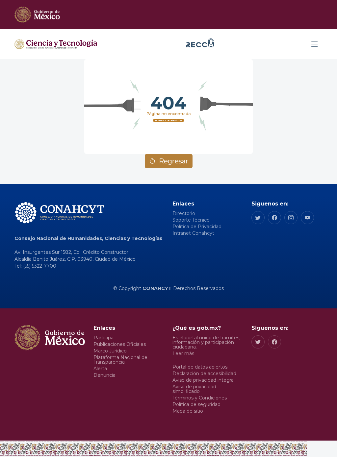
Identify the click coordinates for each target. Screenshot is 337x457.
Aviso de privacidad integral (203, 380)
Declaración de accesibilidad (204, 373)
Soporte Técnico (191, 220)
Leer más (183, 353)
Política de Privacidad (196, 226)
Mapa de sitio (187, 411)
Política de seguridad (196, 404)
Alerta (100, 368)
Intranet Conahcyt (193, 233)
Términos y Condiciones (199, 398)
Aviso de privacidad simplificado (194, 389)
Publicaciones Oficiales (119, 344)
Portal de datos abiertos (199, 367)
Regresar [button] (173, 161)
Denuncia (104, 375)
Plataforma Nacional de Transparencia (120, 359)
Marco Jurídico (110, 351)
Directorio (183, 213)
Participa (103, 337)
